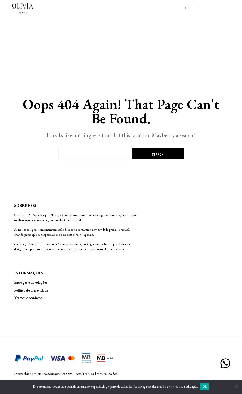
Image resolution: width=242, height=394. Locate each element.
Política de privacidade (31, 290)
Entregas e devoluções (30, 282)
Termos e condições (29, 298)
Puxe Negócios (46, 374)
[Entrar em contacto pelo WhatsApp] (225, 363)
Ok (205, 386)
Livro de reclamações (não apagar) (27, 311)
